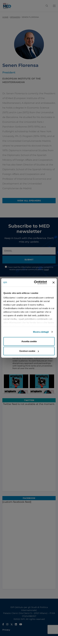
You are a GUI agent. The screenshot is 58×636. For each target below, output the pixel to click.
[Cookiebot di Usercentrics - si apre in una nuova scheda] (35, 282)
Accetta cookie (29, 341)
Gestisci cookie (27, 351)
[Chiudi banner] (53, 282)
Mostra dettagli (41, 332)
